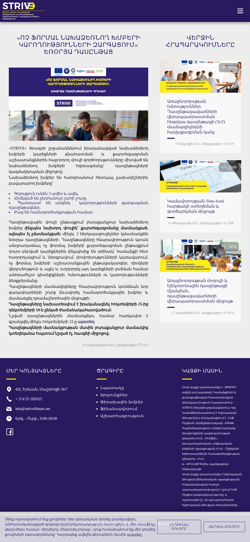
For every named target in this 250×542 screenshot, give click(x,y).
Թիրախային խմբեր (121, 402)
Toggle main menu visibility (240, 10)
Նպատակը (112, 388)
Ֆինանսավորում (118, 409)
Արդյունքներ (114, 395)
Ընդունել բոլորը (179, 527)
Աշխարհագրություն (122, 416)
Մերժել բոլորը (224, 527)
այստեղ (86, 322)
